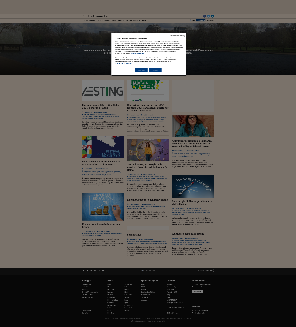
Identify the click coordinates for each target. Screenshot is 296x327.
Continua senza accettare (176, 35)
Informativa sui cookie (137, 53)
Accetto (155, 70)
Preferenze (141, 70)
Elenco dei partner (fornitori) (123, 63)
